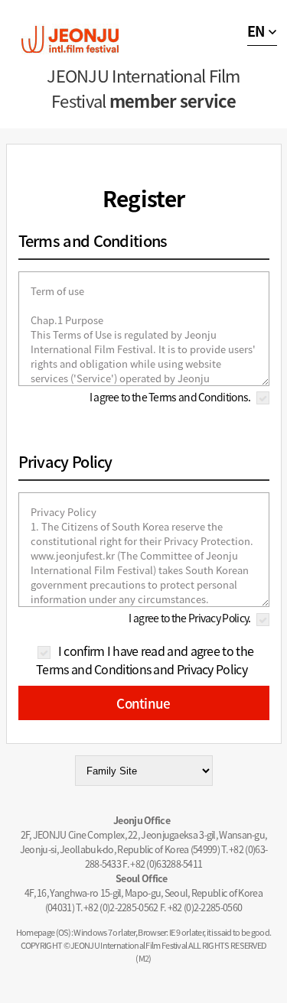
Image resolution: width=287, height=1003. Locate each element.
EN (256, 31)
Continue (143, 702)
